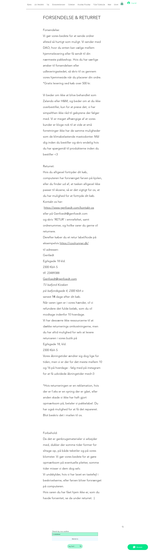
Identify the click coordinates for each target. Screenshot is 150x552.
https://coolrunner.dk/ (74, 243)
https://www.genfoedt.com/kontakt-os (69, 207)
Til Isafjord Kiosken (55, 284)
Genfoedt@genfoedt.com (71, 213)
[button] (122, 3)
